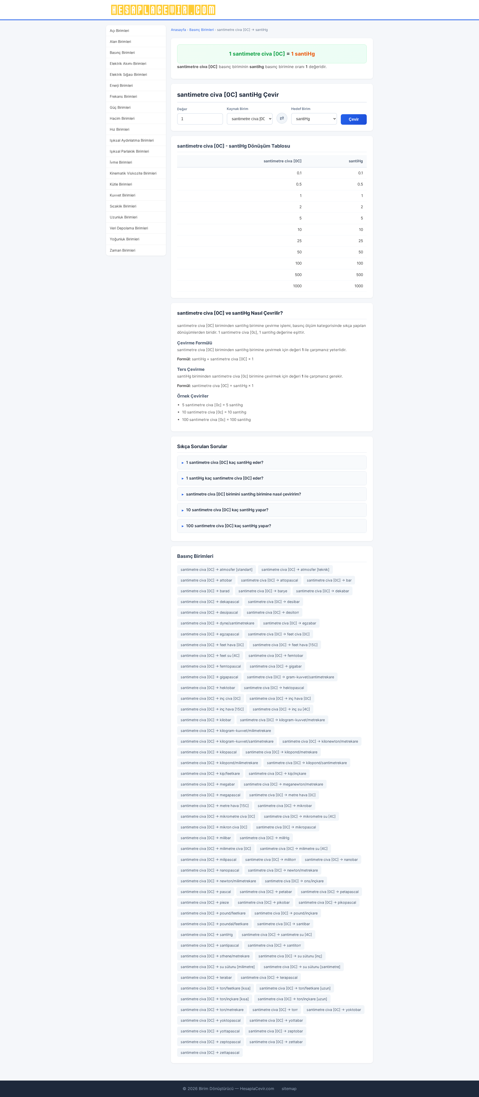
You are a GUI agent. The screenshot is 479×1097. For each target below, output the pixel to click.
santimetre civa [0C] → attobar (206, 580)
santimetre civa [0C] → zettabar (276, 1042)
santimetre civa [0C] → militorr (270, 859)
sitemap (289, 1088)
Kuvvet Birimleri (122, 195)
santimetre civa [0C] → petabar (266, 892)
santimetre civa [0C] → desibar (274, 601)
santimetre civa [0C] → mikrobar (285, 805)
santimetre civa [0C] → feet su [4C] (210, 655)
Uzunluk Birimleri (123, 217)
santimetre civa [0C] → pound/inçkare (286, 913)
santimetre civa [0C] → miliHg (264, 838)
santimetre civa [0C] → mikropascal (286, 827)
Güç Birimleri (120, 107)
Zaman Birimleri (122, 250)
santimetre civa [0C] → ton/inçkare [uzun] (292, 999)
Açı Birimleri (119, 30)
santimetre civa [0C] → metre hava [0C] (282, 795)
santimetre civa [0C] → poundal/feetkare (214, 924)
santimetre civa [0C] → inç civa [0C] (210, 698)
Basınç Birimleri (122, 52)
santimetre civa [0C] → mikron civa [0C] (214, 827)
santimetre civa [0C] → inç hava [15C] (212, 709)
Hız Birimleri (119, 129)
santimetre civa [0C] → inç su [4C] (281, 709)
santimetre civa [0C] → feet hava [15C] (285, 645)
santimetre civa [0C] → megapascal (210, 795)
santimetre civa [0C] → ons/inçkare (294, 881)
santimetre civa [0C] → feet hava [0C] (212, 645)
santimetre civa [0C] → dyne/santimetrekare (217, 623)
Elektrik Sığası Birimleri (128, 74)
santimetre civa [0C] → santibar (283, 924)
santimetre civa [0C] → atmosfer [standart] (216, 569)
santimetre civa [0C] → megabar (208, 784)
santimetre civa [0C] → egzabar (289, 623)
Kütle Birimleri (121, 184)
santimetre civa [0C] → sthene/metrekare (215, 956)
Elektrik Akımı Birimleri (128, 63)
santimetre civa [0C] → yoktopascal (210, 1020)
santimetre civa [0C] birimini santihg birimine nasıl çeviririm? (243, 494)
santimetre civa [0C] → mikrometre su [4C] (300, 816)
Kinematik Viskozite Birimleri (133, 173)
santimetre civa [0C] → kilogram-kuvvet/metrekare (282, 720)
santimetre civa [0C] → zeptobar (275, 1031)
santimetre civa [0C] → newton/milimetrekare (218, 881)
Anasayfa (178, 30)
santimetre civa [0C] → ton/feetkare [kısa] (215, 988)
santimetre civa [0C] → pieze (205, 902)
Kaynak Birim (237, 109)
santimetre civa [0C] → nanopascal (210, 870)
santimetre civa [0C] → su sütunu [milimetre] (218, 967)
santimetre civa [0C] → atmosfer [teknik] (295, 569)
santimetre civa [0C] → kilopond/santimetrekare (307, 763)
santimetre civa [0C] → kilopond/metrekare (281, 752)
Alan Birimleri (120, 41)
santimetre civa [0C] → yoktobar (334, 1009)
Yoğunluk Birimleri (124, 239)
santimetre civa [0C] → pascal (206, 892)
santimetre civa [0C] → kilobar (206, 720)
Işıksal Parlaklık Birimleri (129, 151)
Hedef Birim (300, 109)
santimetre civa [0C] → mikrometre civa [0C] (218, 816)
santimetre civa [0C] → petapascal (330, 892)
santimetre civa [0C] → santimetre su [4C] (277, 934)
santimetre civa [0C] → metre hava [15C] (215, 805)
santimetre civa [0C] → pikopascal (327, 902)
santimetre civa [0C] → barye (263, 591)
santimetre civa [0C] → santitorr (274, 945)
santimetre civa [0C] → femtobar (275, 655)
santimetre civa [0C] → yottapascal (210, 1031)
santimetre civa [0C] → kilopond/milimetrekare (219, 763)
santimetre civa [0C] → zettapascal (210, 1052)
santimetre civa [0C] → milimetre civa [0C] (216, 848)
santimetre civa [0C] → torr (275, 1009)
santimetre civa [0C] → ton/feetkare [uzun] (295, 988)
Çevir (354, 119)
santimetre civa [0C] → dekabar (322, 591)
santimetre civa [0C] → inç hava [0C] (280, 698)
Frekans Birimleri (123, 96)
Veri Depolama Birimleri (129, 228)
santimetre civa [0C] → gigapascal (209, 677)
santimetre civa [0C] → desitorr (273, 612)
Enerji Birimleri (121, 85)
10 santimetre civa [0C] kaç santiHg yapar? (227, 509)
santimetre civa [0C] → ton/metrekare (212, 1009)
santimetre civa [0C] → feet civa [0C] (279, 634)
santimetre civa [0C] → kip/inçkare (277, 773)
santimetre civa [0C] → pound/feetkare (213, 913)
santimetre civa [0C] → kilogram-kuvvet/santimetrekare (227, 741)
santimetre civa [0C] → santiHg (207, 934)
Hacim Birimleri (122, 118)
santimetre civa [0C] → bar (329, 580)
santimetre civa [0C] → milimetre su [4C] (294, 848)
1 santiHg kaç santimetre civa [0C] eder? (224, 478)
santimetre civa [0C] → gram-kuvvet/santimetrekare (290, 677)
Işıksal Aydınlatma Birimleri (132, 140)
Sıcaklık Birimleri (123, 206)
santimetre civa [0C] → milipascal (208, 859)
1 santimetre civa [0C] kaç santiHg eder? (224, 462)
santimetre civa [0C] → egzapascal (210, 634)
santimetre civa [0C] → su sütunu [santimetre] (302, 967)
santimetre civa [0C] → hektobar (208, 688)
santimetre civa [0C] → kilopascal (209, 752)
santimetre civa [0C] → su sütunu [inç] (290, 956)
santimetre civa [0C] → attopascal (269, 580)
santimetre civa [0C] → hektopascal (274, 688)
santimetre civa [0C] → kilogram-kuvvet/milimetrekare (226, 730)
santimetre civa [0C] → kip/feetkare (210, 773)
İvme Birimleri (121, 162)
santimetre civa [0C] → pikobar (264, 902)
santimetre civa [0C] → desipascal (209, 612)
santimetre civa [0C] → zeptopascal (210, 1042)
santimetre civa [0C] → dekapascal (210, 601)
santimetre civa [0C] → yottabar (276, 1020)
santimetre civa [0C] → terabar (206, 977)
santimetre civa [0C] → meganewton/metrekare (283, 784)
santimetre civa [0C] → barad (205, 591)
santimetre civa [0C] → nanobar (331, 859)
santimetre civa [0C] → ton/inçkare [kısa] (215, 999)
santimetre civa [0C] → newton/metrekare (283, 870)
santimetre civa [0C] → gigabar (276, 666)
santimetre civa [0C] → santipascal (210, 945)
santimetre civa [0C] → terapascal (269, 977)
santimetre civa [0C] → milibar (206, 838)
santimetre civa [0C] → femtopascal (211, 666)
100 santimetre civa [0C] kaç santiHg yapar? (228, 525)
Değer (182, 109)
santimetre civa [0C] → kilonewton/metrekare (320, 741)
